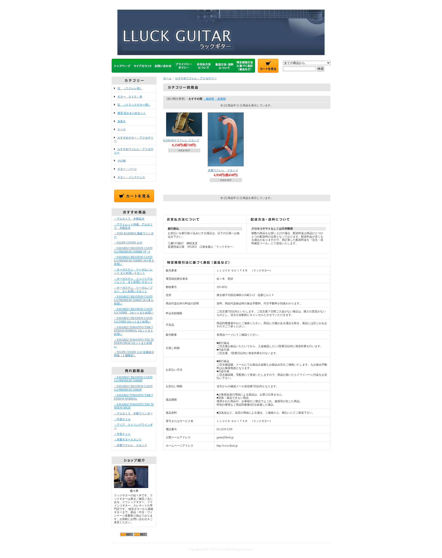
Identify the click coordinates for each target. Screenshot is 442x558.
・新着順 (220, 98)
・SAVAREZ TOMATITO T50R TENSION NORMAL (133, 397)
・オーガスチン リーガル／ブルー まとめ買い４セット (133, 289)
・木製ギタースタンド (128, 439)
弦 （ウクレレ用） (129, 88)
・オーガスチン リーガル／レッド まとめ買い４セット (133, 271)
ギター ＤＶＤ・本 (129, 96)
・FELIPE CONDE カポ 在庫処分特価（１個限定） (134, 354)
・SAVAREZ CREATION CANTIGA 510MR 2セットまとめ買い (133, 311)
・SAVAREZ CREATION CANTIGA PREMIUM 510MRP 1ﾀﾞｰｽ (133, 250)
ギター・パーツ (127, 169)
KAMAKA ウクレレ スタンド (181, 140)
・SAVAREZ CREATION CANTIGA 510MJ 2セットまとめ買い (133, 320)
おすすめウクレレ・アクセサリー (196, 78)
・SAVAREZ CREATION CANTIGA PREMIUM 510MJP (133, 388)
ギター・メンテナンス (131, 177)
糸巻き (121, 121)
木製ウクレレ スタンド (223, 170)
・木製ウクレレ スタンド (130, 445)
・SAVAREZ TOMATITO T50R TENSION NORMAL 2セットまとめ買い (133, 331)
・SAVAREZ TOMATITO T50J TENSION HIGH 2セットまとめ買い (134, 343)
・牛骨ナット (122, 434)
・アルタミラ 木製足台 (129, 218)
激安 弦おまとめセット (131, 113)
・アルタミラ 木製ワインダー (133, 413)
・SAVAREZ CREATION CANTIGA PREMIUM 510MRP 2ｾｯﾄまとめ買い (134, 260)
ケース (121, 129)
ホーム (167, 78)
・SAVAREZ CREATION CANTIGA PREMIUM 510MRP (133, 379)
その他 (121, 160)
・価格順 (208, 98)
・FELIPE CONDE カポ (128, 242)
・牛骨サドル (122, 419)
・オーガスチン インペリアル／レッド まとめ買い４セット (133, 280)
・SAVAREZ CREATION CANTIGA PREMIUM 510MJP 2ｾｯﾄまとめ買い (134, 300)
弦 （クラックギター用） (134, 104)
